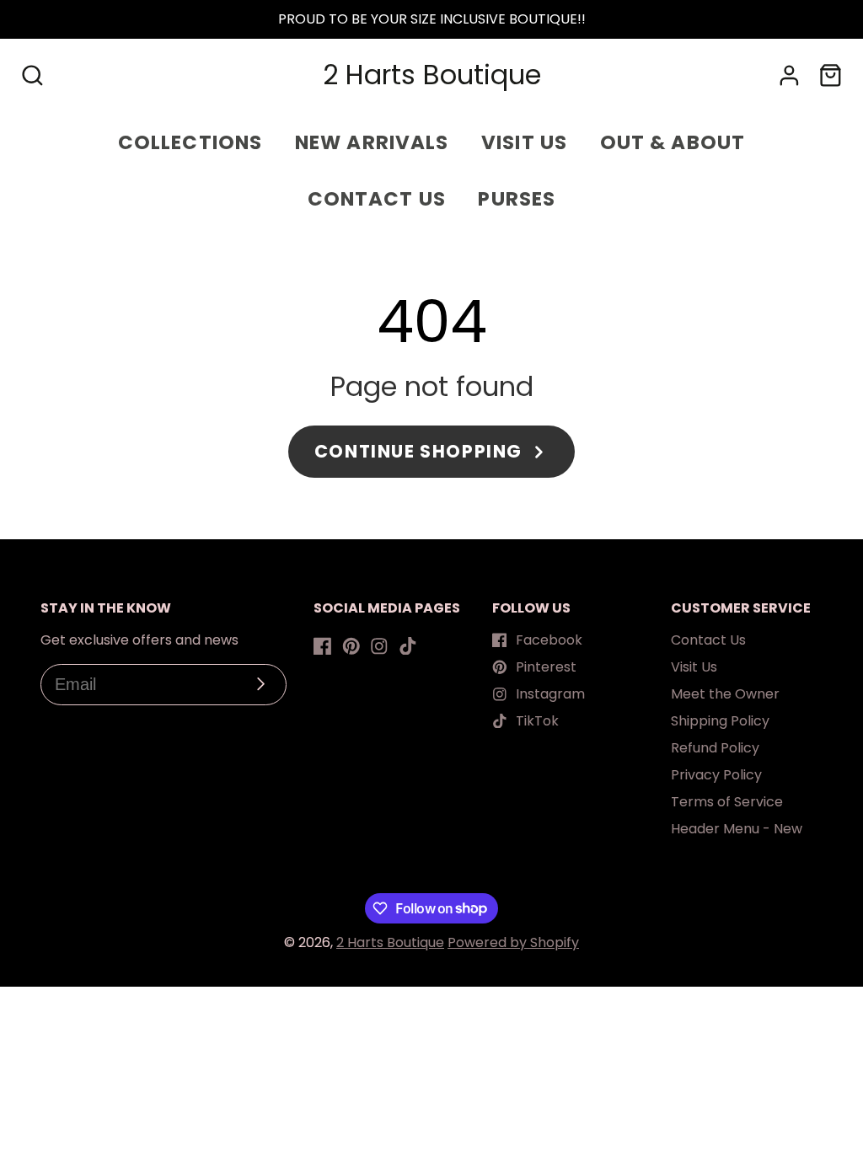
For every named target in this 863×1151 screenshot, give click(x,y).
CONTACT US (377, 198)
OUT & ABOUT (673, 142)
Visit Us (694, 667)
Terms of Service (727, 801)
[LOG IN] (789, 75)
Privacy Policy (716, 774)
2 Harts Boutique (390, 942)
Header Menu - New (736, 828)
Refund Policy (715, 748)
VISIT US (524, 142)
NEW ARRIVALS (372, 142)
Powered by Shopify (513, 942)
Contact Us (708, 640)
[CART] (830, 75)
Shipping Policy (720, 721)
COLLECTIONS (190, 142)
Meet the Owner (725, 694)
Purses (516, 198)
